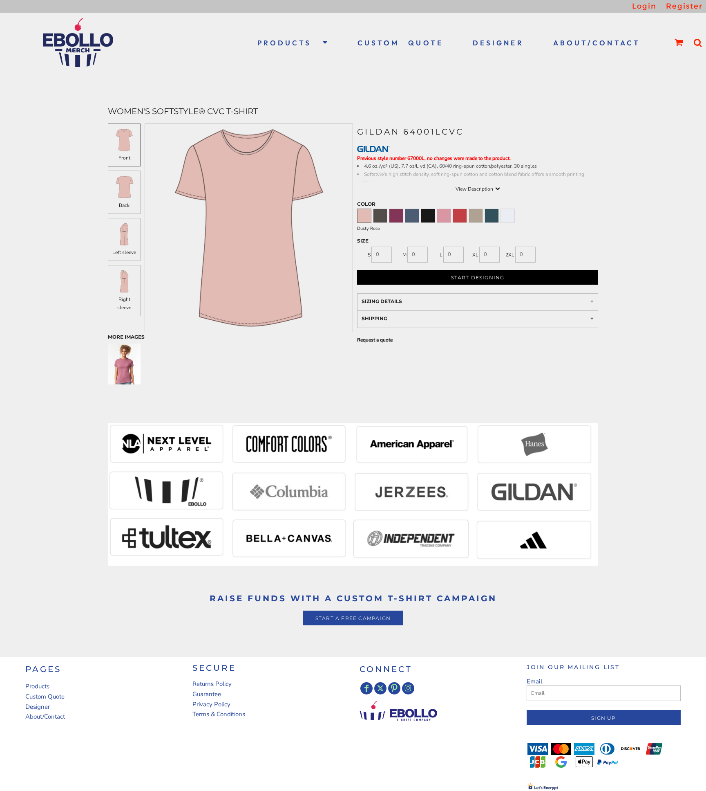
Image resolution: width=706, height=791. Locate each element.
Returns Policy (212, 684)
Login (644, 6)
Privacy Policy (211, 704)
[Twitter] (380, 688)
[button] (293, 43)
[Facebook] (366, 688)
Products (37, 686)
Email (535, 681)
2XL (509, 255)
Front (124, 158)
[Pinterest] (394, 688)
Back (124, 205)
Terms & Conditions (218, 714)
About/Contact (45, 716)
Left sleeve (124, 252)
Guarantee (206, 694)
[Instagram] (408, 688)
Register (684, 6)
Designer (37, 707)
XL (475, 255)
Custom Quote (45, 696)
